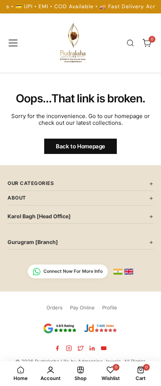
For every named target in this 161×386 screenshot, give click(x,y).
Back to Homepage (80, 146)
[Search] (130, 43)
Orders (54, 308)
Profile (109, 308)
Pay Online (82, 308)
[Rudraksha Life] (73, 41)
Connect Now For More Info (73, 271)
